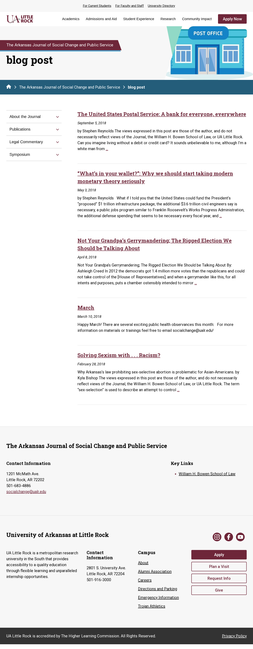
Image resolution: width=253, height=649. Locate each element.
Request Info (219, 578)
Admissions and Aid (101, 19)
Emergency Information (158, 597)
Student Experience (138, 19)
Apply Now (232, 19)
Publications (19, 129)
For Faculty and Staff (129, 6)
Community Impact (197, 19)
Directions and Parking (157, 588)
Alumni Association (155, 571)
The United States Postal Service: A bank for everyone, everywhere (161, 114)
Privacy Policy (234, 636)
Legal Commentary (26, 142)
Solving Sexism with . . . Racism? (118, 355)
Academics (70, 19)
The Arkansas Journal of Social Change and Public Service (69, 87)
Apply (219, 554)
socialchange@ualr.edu (26, 491)
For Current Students (97, 6)
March (85, 307)
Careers (145, 580)
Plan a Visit (219, 566)
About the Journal (25, 116)
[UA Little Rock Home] (8, 86)
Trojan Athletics (151, 606)
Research (168, 19)
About (143, 562)
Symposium (19, 154)
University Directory (161, 6)
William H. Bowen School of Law (207, 473)
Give (219, 590)
